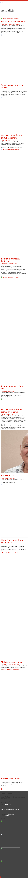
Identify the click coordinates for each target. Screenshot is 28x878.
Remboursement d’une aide (12, 387)
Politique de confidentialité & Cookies (10, 809)
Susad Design (11, 814)
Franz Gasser (7, 475)
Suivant (5, 789)
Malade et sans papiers (12, 661)
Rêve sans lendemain (11, 778)
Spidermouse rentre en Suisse (12, 86)
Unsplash (7, 815)
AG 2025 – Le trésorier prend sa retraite (12, 136)
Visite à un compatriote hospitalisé (12, 541)
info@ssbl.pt (7, 804)
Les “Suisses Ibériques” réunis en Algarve (12, 410)
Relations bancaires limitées (10, 259)
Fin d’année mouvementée (13, 21)
